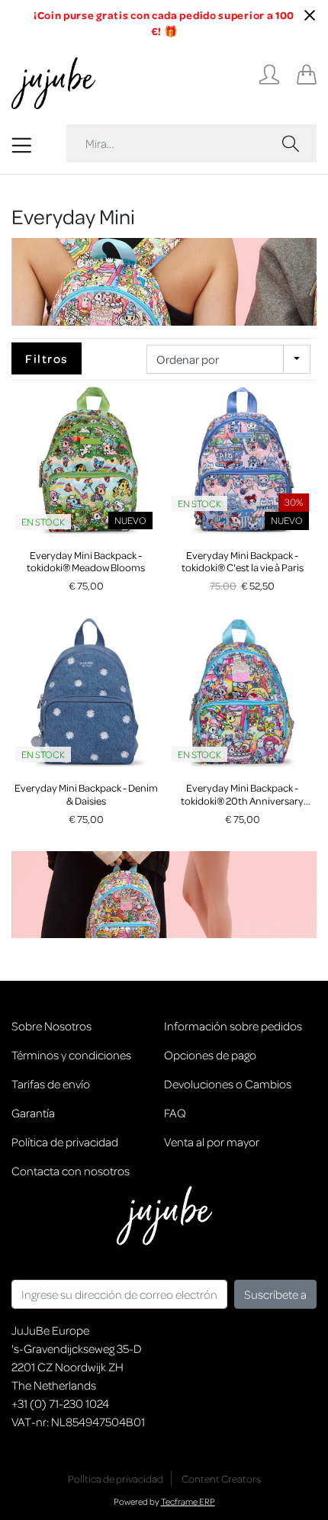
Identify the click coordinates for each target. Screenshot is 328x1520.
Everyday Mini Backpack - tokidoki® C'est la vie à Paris (243, 561)
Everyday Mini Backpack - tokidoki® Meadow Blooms (86, 561)
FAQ (175, 1112)
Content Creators (221, 1478)
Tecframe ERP (188, 1501)
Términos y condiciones (71, 1054)
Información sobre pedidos (233, 1025)
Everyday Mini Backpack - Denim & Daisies (86, 794)
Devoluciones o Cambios (227, 1083)
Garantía (33, 1112)
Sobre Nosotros (51, 1025)
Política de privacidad (64, 1141)
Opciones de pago (210, 1054)
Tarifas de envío (50, 1083)
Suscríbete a (275, 1294)
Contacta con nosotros (70, 1170)
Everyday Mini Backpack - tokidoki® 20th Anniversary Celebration (242, 800)
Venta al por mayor (211, 1141)
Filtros (46, 358)
